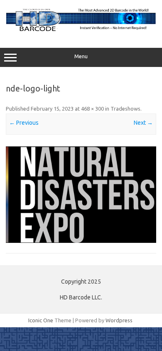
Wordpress (119, 320)
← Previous (24, 122)
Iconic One (40, 320)
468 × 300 (92, 108)
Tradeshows (125, 108)
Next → (143, 122)
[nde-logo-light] (81, 194)
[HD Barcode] (81, 30)
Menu (81, 56)
